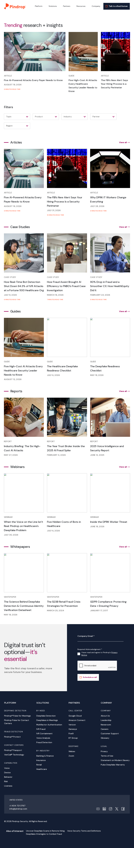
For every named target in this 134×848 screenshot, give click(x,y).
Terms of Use (107, 755)
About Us (105, 715)
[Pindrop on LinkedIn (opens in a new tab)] (104, 808)
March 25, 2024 (55, 610)
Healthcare (41, 769)
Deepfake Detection (46, 715)
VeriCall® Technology (14, 754)
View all (123, 142)
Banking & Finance (45, 755)
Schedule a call (90, 677)
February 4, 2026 (56, 455)
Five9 (71, 733)
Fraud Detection (44, 742)
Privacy (104, 751)
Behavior (8, 777)
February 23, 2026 (100, 295)
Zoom (71, 755)
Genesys (73, 729)
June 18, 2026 (97, 526)
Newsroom (106, 724)
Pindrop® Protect (12, 736)
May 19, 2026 (97, 375)
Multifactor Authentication (49, 724)
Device (7, 772)
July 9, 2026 (10, 295)
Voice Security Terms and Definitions (84, 831)
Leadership (106, 720)
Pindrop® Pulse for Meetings (17, 715)
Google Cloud (75, 715)
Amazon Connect (77, 720)
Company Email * (85, 636)
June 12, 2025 (97, 455)
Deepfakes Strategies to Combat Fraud (44, 834)
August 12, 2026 (12, 379)
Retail (39, 764)
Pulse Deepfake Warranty (113, 764)
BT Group (73, 738)
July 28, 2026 (97, 206)
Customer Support (110, 733)
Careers (104, 729)
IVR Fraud (40, 729)
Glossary (105, 738)
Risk (6, 781)
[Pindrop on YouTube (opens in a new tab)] (98, 808)
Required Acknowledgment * (89, 649)
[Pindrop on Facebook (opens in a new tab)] (123, 808)
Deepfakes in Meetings (47, 720)
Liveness (8, 785)
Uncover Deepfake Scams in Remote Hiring (45, 831)
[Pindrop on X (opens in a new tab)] (116, 808)
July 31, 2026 (54, 210)
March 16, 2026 (55, 295)
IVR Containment (44, 733)
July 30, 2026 (11, 534)
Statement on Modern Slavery (115, 760)
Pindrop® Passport (13, 750)
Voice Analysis (43, 738)
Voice (7, 768)
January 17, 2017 (99, 610)
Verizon (72, 724)
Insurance (41, 760)
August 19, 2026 (12, 84)
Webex (72, 751)
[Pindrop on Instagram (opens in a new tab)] (110, 808)
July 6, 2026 (53, 375)
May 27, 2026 (11, 455)
